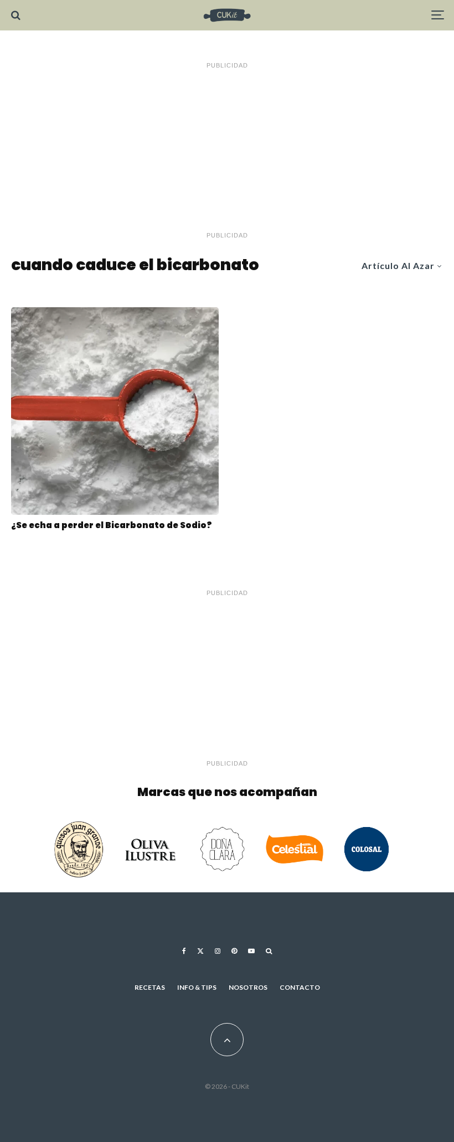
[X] (200, 951)
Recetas (150, 987)
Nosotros (248, 987)
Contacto (300, 987)
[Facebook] (184, 951)
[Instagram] (217, 951)
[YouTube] (251, 951)
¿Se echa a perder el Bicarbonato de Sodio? (111, 525)
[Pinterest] (234, 951)
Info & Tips (196, 987)
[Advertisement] (227, 150)
